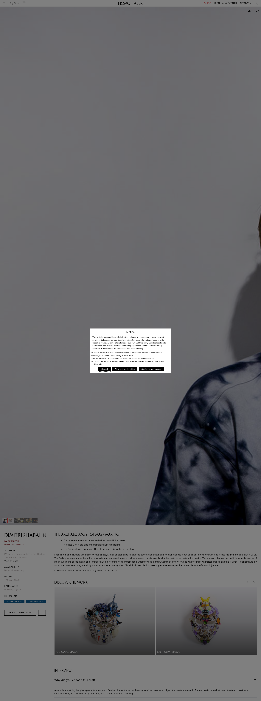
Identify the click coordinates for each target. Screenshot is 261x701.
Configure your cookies (151, 369)
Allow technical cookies (125, 369)
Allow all (104, 369)
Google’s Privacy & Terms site (105, 343)
